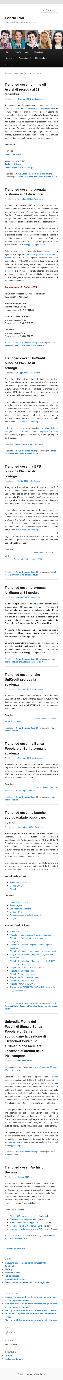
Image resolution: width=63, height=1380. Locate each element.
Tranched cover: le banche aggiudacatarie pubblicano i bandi (25, 817)
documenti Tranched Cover (31, 1006)
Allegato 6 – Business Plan (22, 970)
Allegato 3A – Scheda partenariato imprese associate (33, 951)
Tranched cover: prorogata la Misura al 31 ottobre (25, 590)
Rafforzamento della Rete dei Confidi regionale (27, 1282)
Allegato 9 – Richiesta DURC (22, 980)
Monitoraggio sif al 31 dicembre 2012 (26, 1225)
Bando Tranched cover (20, 882)
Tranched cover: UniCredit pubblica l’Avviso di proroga (25, 363)
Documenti (10, 58)
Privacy (8, 1355)
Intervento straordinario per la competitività (25, 1262)
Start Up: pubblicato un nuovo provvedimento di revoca (31, 1310)
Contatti (9, 64)
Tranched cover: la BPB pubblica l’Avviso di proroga (23, 471)
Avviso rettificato (13, 164)
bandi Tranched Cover (28, 176)
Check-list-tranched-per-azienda (23, 1219)
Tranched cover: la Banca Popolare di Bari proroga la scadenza (25, 748)
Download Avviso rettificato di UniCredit (24, 444)
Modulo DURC (16, 885)
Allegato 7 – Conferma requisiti (23, 973)
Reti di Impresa (12, 1275)
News (18, 173)
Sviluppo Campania (15, 1145)
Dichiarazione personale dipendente (25, 915)
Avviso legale (16, 905)
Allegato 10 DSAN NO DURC (22, 983)
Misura (18, 51)
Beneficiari (38, 51)
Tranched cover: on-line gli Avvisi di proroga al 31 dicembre (25, 89)
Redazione (39, 99)
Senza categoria (29, 173)
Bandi (27, 51)
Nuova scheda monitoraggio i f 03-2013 (27, 1222)
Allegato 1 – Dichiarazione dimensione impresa (30, 934)
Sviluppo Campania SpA (34, 244)
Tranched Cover (44, 173)
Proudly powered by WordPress (31, 1374)
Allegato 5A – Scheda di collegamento (27, 967)
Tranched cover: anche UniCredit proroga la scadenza (22, 679)
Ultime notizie (41, 58)
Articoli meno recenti (15, 1248)
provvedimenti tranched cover (32, 345)
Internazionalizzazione (15, 1279)
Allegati (13, 888)
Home (8, 51)
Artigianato (10, 1265)
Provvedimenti (25, 58)
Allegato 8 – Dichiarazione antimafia (26, 977)
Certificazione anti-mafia (20, 908)
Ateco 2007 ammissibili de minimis (25, 1215)
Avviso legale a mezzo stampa (19, 167)
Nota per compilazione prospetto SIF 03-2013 (30, 1229)
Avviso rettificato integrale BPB (28, 559)
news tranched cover (48, 176)
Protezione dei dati (14, 1358)
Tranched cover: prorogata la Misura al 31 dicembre (25, 191)
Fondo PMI (14, 17)
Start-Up (8, 1269)
